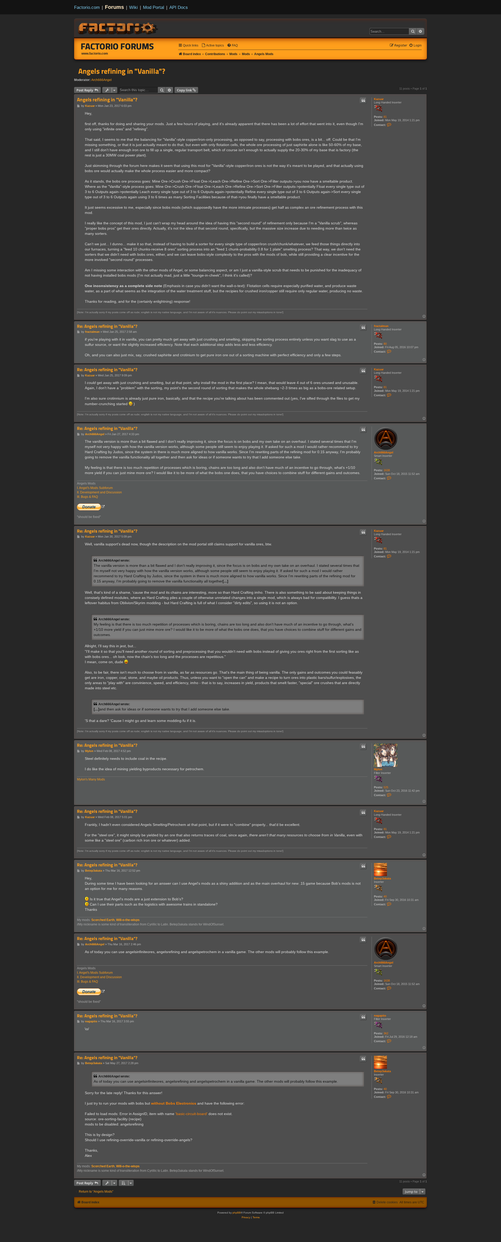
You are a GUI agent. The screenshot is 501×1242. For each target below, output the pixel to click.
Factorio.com (87, 7)
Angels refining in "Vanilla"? (121, 71)
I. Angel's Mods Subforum (95, 488)
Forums (114, 7)
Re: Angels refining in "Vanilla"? (107, 326)
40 (385, 896)
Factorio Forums (117, 46)
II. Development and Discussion (99, 492)
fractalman (381, 326)
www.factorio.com (94, 53)
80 (385, 343)
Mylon (378, 769)
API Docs (178, 7)
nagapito (380, 1015)
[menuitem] (212, 45)
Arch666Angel (101, 80)
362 (386, 1033)
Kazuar (379, 99)
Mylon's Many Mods (91, 779)
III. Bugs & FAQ (87, 497)
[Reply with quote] (363, 100)
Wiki (133, 7)
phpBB (236, 1212)
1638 (387, 470)
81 (385, 116)
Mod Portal (153, 7)
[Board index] (118, 27)
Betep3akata (382, 878)
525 (386, 787)
